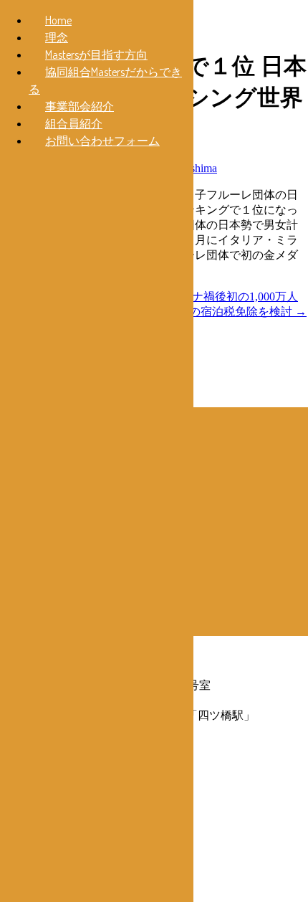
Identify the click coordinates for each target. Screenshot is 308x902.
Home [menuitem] (58, 20)
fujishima (196, 168)
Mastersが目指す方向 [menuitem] (96, 54)
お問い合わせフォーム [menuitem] (102, 140)
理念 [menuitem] (56, 37)
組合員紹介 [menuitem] (73, 123)
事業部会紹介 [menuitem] (79, 106)
